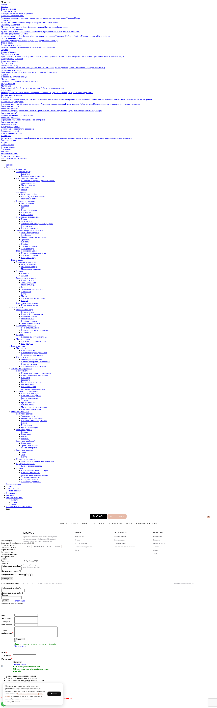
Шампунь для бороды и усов (13, 40)
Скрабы (4, 50)
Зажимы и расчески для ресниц (60, 138)
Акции (4, 142)
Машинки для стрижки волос (42, 36)
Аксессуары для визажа (122, 138)
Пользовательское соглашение (14, 158)
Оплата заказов (7, 145)
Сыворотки (75, 56)
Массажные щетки (50, 22)
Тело (93, 523)
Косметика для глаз (9, 122)
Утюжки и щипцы (89, 36)
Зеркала (61, 104)
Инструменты (7, 90)
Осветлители (56, 31)
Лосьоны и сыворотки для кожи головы (18, 18)
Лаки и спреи (62, 27)
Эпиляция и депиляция (11, 70)
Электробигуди (104, 36)
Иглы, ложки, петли (9, 61)
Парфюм (4, 74)
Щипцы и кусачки (59, 93)
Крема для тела (7, 68)
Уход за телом (7, 63)
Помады (4, 115)
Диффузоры (24, 36)
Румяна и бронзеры (93, 111)
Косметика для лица (9, 108)
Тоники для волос (43, 18)
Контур (14, 124)
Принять (54, 694)
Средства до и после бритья (105, 56)
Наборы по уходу (50, 40)
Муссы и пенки (7, 27)
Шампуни (5, 13)
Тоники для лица (22, 56)
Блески (22, 115)
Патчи (83, 56)
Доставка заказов (8, 140)
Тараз (17, 156)
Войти (5, 601)
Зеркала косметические (84, 138)
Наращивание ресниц (10, 127)
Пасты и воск (50, 27)
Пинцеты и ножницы (37, 138)
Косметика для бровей (10, 117)
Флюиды (70, 18)
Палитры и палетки (103, 138)
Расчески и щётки (120, 99)
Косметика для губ (9, 113)
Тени (8, 124)
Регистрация (7, 579)
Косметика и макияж (10, 106)
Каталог (4, 7)
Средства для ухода (34, 40)
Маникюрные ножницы (11, 93)
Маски (77, 18)
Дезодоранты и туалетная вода (14, 77)
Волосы (74, 523)
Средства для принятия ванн (13, 81)
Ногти (102, 523)
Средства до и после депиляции (32, 72)
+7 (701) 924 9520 (30, 561)
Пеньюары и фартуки (10, 104)
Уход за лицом (7, 43)
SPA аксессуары (8, 79)
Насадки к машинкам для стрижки (16, 99)
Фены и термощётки (10, 36)
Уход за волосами (8, 9)
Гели (25, 27)
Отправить (19, 639)
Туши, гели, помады (20, 120)
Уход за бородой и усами (11, 38)
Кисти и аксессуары (71, 31)
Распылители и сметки (87, 99)
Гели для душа (32, 81)
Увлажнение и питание (11, 54)
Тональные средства (9, 111)
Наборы (120, 56)
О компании (6, 149)
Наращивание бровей (10, 131)
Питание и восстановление (12, 16)
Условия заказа (19, 664)
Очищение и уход (8, 11)
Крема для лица (7, 56)
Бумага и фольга (72, 104)
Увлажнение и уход (9, 65)
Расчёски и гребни (9, 22)
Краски (4, 31)
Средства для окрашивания (12, 29)
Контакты (5, 151)
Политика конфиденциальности (184, 583)
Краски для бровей (37, 120)
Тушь (3, 124)
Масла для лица (36, 56)
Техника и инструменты (11, 95)
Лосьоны (18, 27)
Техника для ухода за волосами (14, 34)
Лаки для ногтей (8, 88)
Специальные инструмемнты (80, 93)
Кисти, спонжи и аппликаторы (14, 138)
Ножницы (63, 99)
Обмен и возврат (8, 147)
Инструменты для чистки (12, 59)
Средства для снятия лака (53, 88)
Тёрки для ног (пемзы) (95, 68)
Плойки (77, 36)
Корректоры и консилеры (30, 111)
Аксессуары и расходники (12, 102)
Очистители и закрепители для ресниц (17, 129)
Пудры (70, 111)
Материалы (6, 86)
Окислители (13, 31)
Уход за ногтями (8, 83)
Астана (11, 156)
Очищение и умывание (11, 45)
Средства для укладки (10, 25)
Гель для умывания (9, 47)
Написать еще (20, 646)
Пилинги (5, 52)
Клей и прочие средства (11, 133)
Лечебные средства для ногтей (29, 88)
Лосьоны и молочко (45, 68)
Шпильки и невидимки (30, 104)
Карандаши (13, 115)
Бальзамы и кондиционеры (21, 13)
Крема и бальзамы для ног (25, 68)
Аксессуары (6, 20)
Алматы (4, 156)
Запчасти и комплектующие (140, 99)
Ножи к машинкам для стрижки (45, 99)
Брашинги (72, 99)
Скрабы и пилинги (77, 68)
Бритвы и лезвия (105, 99)
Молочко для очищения (44, 47)
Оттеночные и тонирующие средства (35, 31)
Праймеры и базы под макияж (54, 111)
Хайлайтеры (79, 111)
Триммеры (60, 36)
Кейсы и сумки (86, 104)
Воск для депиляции (10, 72)
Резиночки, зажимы (49, 104)
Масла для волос (58, 18)
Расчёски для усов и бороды (29, 22)
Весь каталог (79, 536)
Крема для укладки (36, 27)
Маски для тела (61, 68)
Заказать (17, 662)
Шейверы (69, 36)
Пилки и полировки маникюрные (36, 93)
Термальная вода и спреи (59, 56)
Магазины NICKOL (9, 154)
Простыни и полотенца (130, 104)
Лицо (84, 523)
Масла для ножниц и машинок (106, 104)
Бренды (4, 4)
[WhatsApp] (30, 575)
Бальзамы (29, 115)
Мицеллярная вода (26, 47)
